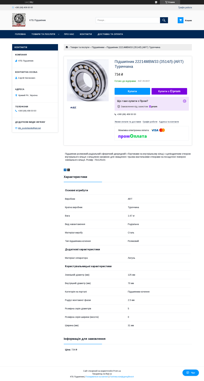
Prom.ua (117, 371)
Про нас (69, 34)
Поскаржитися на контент (96, 377)
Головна (20, 34)
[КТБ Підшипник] (19, 26)
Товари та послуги (43, 34)
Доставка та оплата (110, 34)
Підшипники (98, 47)
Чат (193, 372)
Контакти (86, 34)
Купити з (163, 91)
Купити (132, 91)
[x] (68, 170)
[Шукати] (164, 20)
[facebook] (65, 170)
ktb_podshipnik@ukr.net (29, 128)
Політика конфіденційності (122, 377)
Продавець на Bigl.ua (102, 374)
